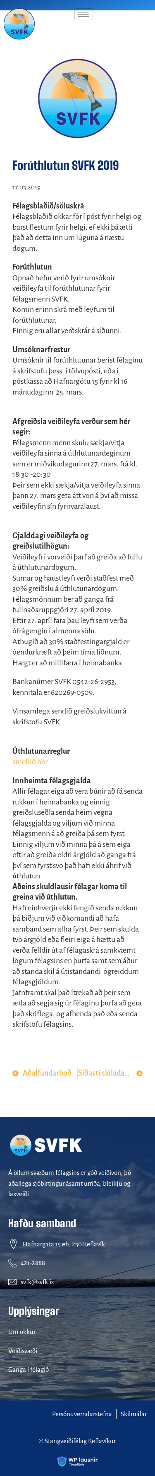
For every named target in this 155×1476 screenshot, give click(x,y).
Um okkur (22, 1331)
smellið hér (30, 762)
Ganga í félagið (28, 1369)
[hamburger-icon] (83, 14)
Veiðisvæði (22, 1350)
